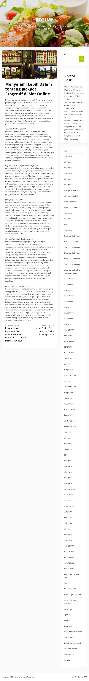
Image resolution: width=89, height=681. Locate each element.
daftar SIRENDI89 (71, 409)
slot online (68, 156)
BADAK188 (68, 284)
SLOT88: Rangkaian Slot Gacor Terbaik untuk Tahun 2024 (73, 105)
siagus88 (68, 364)
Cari (66, 54)
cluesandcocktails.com (73, 631)
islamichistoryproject (72, 643)
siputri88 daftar (70, 649)
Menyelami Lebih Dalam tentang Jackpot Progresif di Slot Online (73, 123)
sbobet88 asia (70, 421)
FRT (85, 677)
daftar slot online (71, 241)
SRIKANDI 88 (69, 489)
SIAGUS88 (68, 335)
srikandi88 (68, 512)
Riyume (44, 19)
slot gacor (68, 184)
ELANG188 (68, 290)
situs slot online (70, 201)
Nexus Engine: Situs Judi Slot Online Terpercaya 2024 (44, 330)
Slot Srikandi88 (70, 589)
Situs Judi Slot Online (72, 236)
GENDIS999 (69, 330)
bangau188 (68, 369)
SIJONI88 (68, 398)
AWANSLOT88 (70, 375)
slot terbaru (69, 568)
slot (65, 224)
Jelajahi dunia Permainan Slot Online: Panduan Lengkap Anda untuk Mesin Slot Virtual (15, 333)
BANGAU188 (69, 278)
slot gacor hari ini (71, 190)
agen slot (68, 609)
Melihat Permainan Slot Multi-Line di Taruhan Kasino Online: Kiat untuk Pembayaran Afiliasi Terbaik (74, 93)
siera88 (67, 660)
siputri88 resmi (70, 654)
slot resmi (68, 432)
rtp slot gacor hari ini (72, 594)
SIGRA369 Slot (38, 110)
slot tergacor (69, 637)
